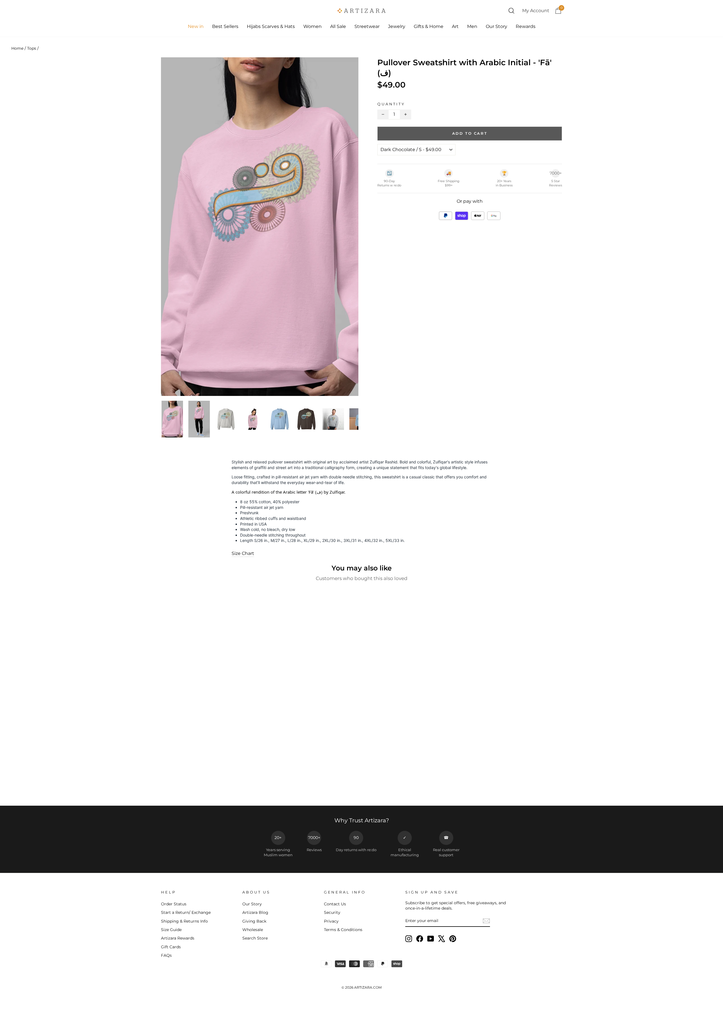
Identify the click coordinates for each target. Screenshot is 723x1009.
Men (472, 26)
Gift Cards (171, 947)
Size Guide (171, 929)
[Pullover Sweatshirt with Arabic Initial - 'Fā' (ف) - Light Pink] (224, 786)
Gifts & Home (428, 26)
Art (455, 26)
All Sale (338, 26)
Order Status (173, 904)
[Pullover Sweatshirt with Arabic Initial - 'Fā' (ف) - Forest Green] (201, 786)
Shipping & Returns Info (184, 921)
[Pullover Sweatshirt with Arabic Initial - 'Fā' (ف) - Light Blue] (216, 786)
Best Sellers (225, 26)
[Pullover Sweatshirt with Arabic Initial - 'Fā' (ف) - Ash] (193, 786)
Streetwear (367, 26)
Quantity (391, 104)
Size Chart (243, 553)
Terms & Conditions (343, 929)
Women (312, 26)
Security (332, 912)
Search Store (255, 938)
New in (196, 26)
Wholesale (252, 929)
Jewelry (396, 26)
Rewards (525, 26)
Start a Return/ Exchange (186, 912)
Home (17, 48)
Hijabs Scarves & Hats (271, 26)
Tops (31, 48)
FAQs (166, 955)
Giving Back (254, 921)
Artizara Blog (255, 912)
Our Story (496, 26)
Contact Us (335, 904)
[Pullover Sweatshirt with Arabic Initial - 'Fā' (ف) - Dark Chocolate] (209, 786)
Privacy (331, 921)
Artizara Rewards (177, 938)
